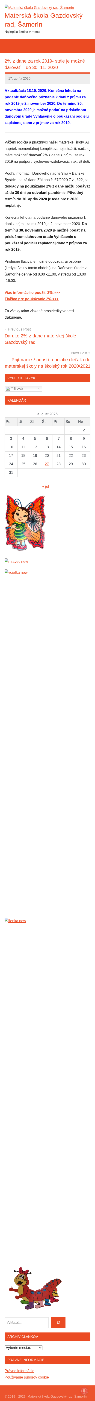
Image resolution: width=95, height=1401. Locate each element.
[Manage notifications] (84, 1391)
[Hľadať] (58, 1322)
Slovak (18, 388)
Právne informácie (19, 1371)
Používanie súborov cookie (27, 1377)
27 (47, 464)
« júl (45, 486)
